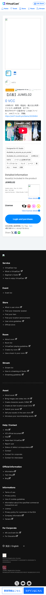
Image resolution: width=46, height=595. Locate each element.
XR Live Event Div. (12, 533)
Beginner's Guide (11, 275)
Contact (8, 451)
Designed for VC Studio (15, 148)
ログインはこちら (34, 590)
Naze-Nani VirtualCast (13, 440)
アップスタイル (12, 163)
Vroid (15, 167)
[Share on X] (12, 232)
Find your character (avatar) (16, 311)
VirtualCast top (11, 268)
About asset (10, 395)
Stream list (9, 368)
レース (30, 163)
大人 (8, 167)
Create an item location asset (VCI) (19, 406)
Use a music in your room (15, 353)
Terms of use (10, 492)
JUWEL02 (34, 156)
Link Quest (40, 3)
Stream (42, 8)
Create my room (11, 350)
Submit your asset (12, 409)
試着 (21, 167)
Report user (9, 444)
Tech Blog (9, 475)
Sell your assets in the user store (18, 413)
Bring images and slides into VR (17, 399)
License (8, 509)
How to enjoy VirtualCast (15, 278)
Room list (8, 343)
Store (24, 8)
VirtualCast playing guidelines (16, 346)
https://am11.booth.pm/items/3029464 (21, 116)
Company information (13, 516)
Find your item (10, 314)
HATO (9, 160)
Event (15, 8)
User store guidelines (13, 321)
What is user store (12, 307)
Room (32, 8)
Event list (8, 293)
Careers (8, 519)
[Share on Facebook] (16, 232)
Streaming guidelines (13, 375)
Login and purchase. (23, 219)
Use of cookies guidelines (15, 499)
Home (6, 8)
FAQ (6, 437)
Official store (10, 325)
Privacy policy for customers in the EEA (20, 512)
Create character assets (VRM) (17, 402)
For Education (10, 536)
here (30, 226)
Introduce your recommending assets (19, 416)
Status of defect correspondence (18, 447)
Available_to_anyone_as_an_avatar (19, 152)
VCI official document (13, 433)
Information (9, 471)
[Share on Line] (19, 232)
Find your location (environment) (17, 318)
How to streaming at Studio (16, 371)
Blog (6, 478)
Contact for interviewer (14, 458)
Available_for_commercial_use (17, 156)
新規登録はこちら (12, 590)
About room (10, 339)
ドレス (23, 163)
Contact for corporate (13, 454)
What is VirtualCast (12, 271)
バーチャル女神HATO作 (22, 160)
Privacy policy (10, 496)
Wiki (6, 430)
